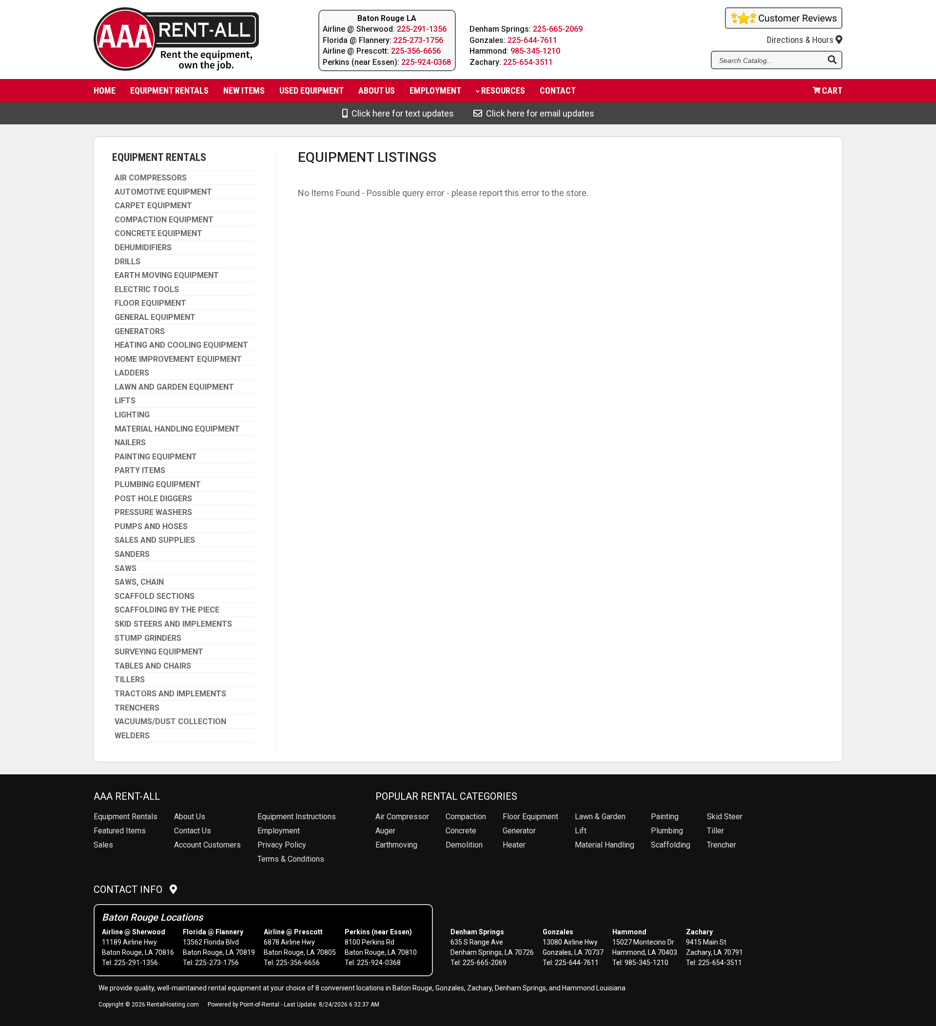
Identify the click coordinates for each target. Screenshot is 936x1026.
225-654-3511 (528, 62)
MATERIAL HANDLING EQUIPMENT (177, 429)
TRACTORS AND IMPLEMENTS (170, 694)
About (376, 90)
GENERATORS (140, 331)
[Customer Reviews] (783, 25)
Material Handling (604, 844)
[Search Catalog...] (832, 60)
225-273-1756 (418, 40)
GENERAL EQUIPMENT (155, 317)
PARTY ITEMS (140, 470)
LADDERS (132, 373)
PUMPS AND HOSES (151, 526)
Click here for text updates (401, 113)
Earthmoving (396, 844)
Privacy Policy (281, 844)
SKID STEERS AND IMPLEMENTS (173, 624)
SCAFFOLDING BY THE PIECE (167, 610)
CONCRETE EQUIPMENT (158, 233)
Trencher (721, 844)
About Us (189, 816)
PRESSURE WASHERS (153, 512)
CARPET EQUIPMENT (153, 205)
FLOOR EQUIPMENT (150, 303)
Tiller (715, 830)
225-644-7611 (532, 40)
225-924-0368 (426, 62)
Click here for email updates (538, 113)
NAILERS (130, 442)
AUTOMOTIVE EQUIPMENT (163, 192)
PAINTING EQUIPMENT (156, 457)
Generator (519, 830)
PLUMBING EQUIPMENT (158, 484)
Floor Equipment (530, 816)
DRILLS (127, 261)
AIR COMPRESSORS (151, 178)
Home (105, 90)
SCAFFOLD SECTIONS (155, 596)
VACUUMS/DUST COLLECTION (170, 721)
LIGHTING (132, 415)
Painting (665, 816)
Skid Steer (724, 816)
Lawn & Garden (600, 816)
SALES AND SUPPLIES (155, 540)
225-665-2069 (558, 29)
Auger (385, 830)
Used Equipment (311, 90)
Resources (503, 90)
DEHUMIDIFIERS (143, 247)
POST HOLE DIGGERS (153, 498)
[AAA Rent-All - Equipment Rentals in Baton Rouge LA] (187, 40)
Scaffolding (670, 844)
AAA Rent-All (127, 796)
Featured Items (120, 830)
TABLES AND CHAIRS (153, 666)
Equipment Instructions (296, 816)
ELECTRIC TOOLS (147, 289)
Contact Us (192, 830)
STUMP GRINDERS (148, 638)
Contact (558, 90)
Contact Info (132, 889)
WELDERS (132, 735)
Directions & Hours (801, 40)
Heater (514, 844)
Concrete (461, 830)
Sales (103, 844)
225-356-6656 (416, 51)
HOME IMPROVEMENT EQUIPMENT (178, 359)
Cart (832, 90)
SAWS (125, 568)
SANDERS (132, 554)
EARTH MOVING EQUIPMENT (167, 275)
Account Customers (207, 844)
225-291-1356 (422, 29)
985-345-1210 (535, 51)
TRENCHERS (137, 708)
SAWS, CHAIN (139, 582)
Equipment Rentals (169, 90)
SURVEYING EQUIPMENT (159, 652)
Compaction (466, 816)
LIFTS (125, 400)
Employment (435, 90)
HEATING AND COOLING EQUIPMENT (181, 345)
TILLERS (130, 679)
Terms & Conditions (290, 859)
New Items (244, 90)
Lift (580, 830)
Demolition (464, 844)
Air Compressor (402, 816)
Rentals (125, 816)
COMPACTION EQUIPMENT (164, 220)
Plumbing (667, 830)
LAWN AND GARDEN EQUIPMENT (174, 387)
